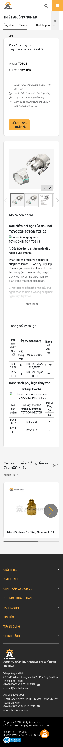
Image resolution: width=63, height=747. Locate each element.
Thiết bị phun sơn (46, 25)
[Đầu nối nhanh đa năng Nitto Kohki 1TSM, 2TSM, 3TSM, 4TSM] (31, 510)
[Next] (57, 200)
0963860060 (11, 684)
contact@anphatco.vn (16, 688)
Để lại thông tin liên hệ (19, 125)
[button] (51, 511)
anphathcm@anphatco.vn (18, 710)
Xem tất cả (10, 474)
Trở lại (9, 36)
